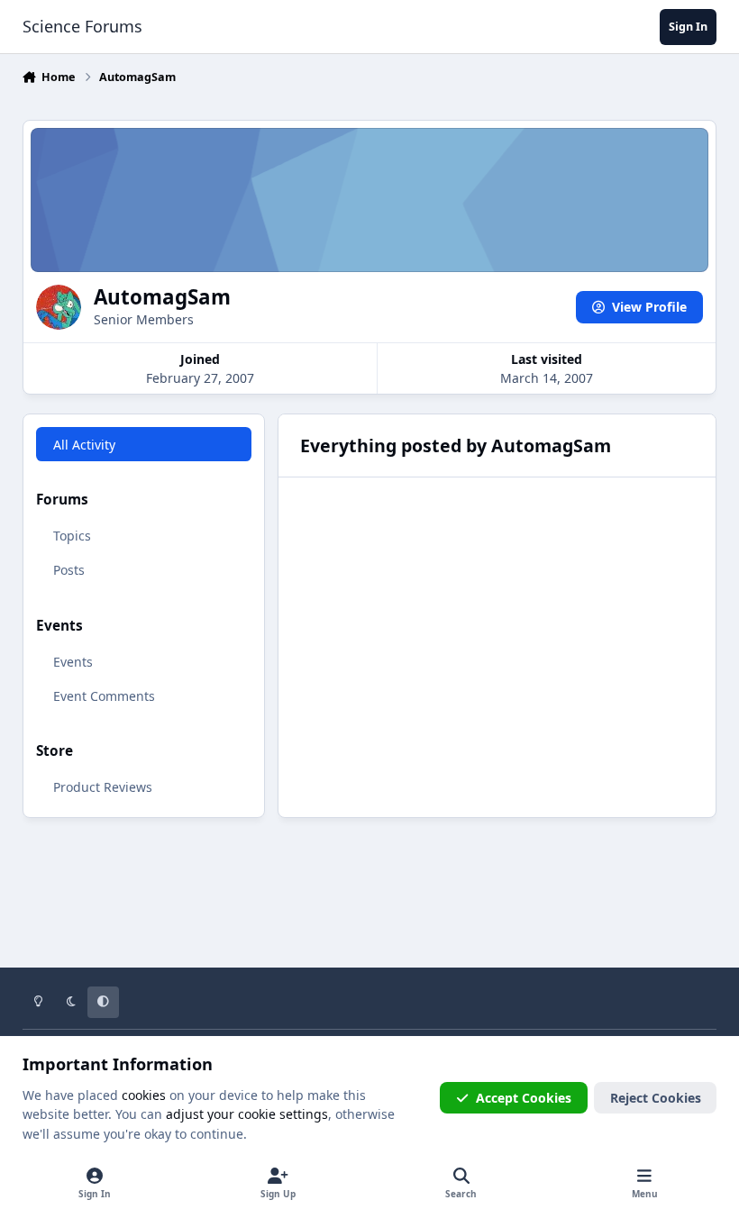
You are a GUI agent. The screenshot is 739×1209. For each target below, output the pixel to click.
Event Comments (104, 695)
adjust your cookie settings (247, 1114)
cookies (144, 1095)
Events (73, 661)
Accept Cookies (523, 1097)
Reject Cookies (655, 1097)
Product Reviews (102, 786)
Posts (69, 569)
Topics (72, 535)
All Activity (84, 444)
